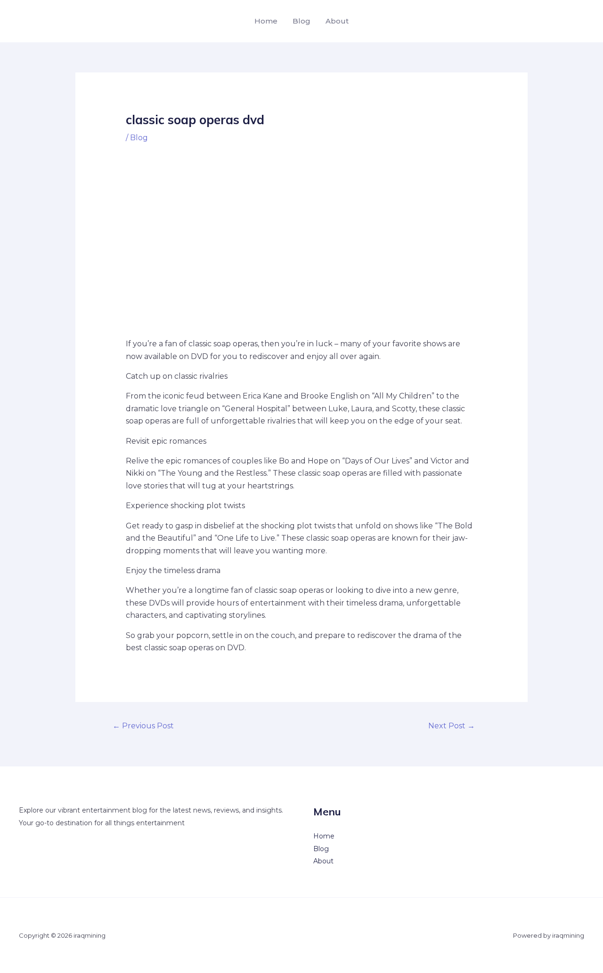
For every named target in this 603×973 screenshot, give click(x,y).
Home (265, 20)
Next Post (451, 725)
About (337, 20)
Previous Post (143, 725)
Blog (301, 20)
